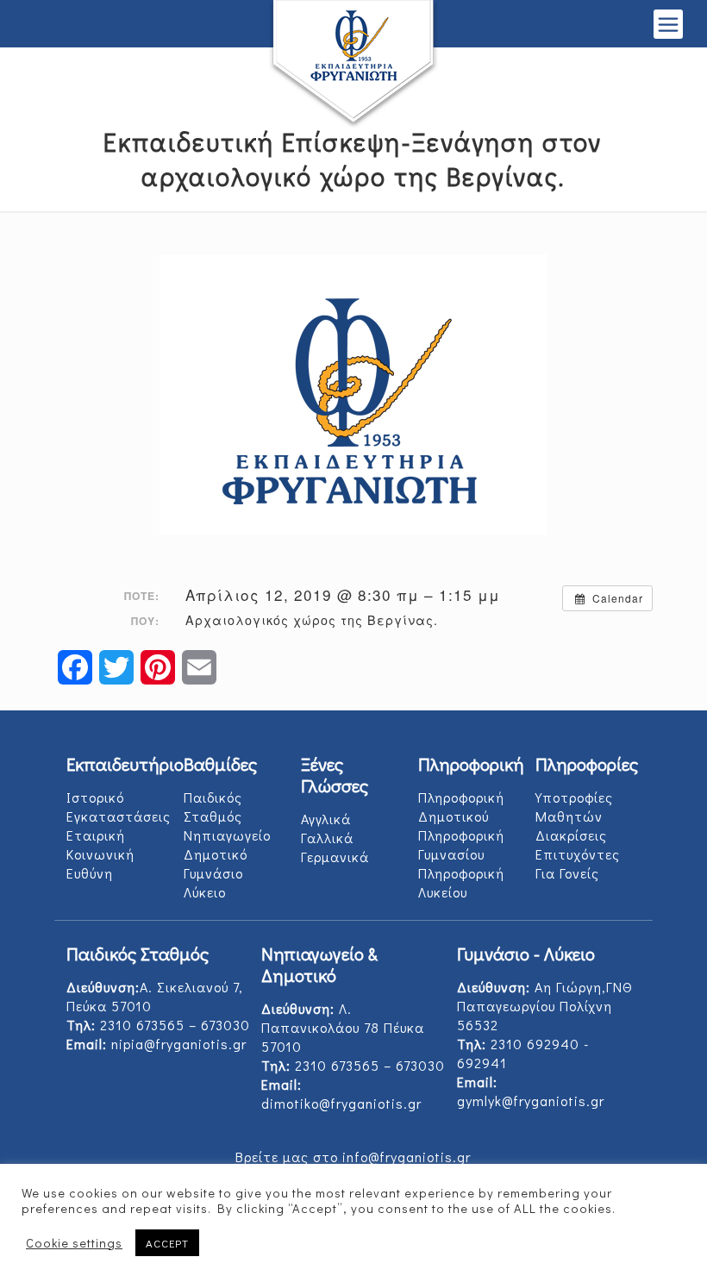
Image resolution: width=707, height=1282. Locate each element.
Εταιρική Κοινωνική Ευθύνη (100, 854)
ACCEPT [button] (167, 1242)
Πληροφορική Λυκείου (461, 882)
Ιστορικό (95, 797)
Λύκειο (205, 892)
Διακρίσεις (571, 835)
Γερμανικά (335, 856)
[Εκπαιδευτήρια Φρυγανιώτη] (353, 64)
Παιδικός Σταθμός (213, 806)
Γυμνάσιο (213, 873)
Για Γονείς (567, 873)
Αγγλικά (326, 819)
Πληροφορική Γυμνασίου (461, 844)
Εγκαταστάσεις (118, 816)
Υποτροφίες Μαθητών (574, 806)
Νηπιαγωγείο (227, 835)
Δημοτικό (215, 854)
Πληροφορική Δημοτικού (461, 806)
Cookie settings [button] (74, 1243)
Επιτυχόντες (577, 854)
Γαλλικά (327, 838)
